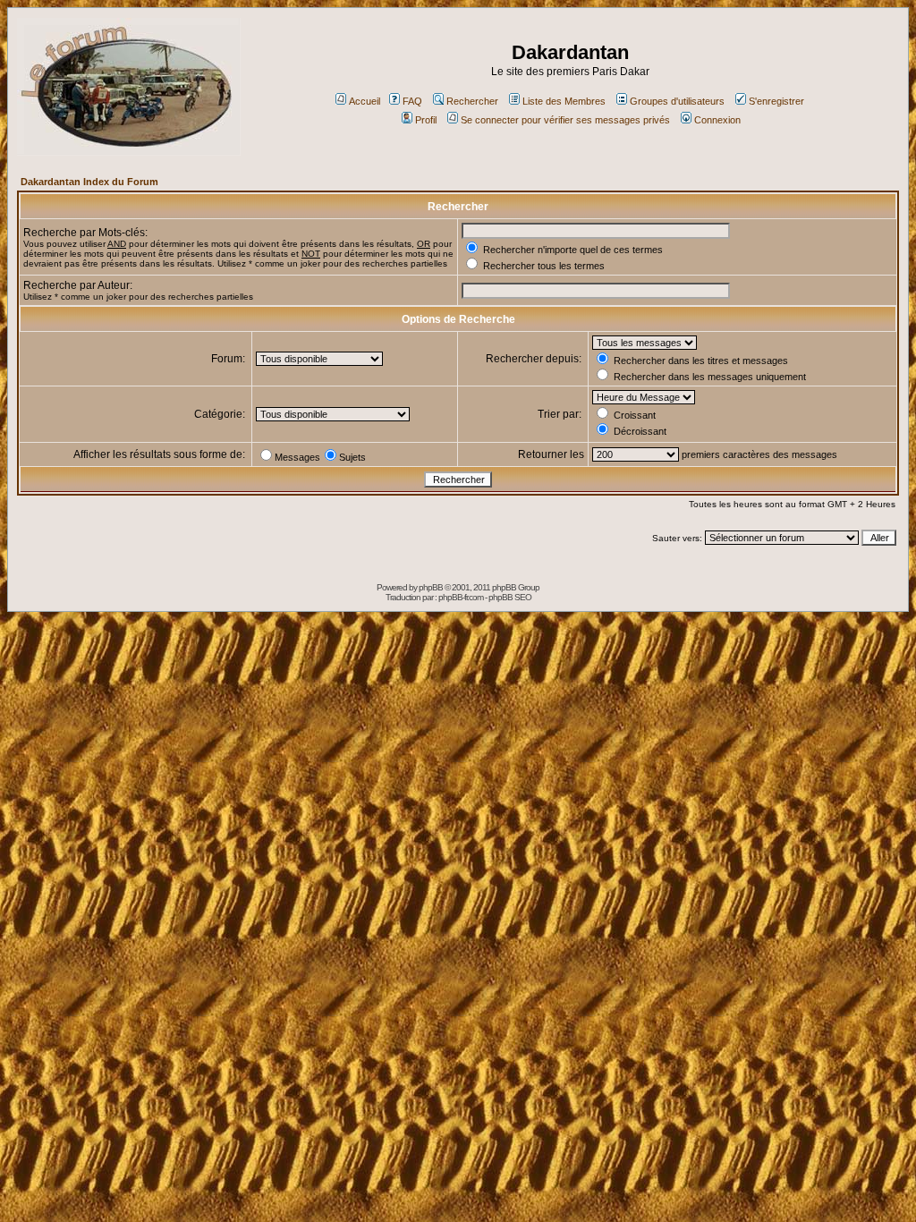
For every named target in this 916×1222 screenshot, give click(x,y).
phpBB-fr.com (460, 597)
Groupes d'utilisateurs (677, 101)
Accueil (364, 101)
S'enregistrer (776, 101)
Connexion (717, 120)
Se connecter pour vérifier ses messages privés (565, 120)
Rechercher (472, 101)
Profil (426, 120)
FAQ (412, 101)
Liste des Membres (564, 101)
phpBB (431, 587)
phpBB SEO (509, 597)
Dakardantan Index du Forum (89, 181)
